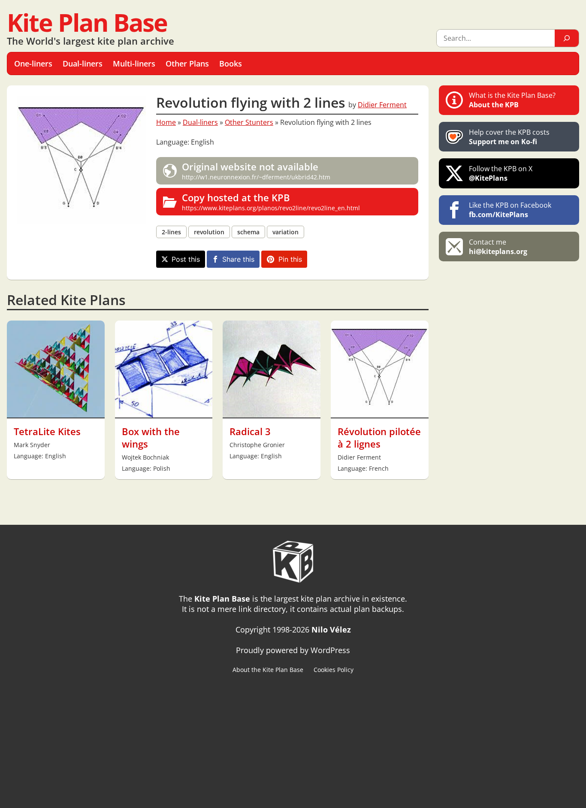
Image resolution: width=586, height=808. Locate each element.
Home (166, 122)
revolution (209, 232)
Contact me (498, 246)
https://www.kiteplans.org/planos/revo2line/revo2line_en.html (271, 201)
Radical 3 (250, 431)
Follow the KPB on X (500, 173)
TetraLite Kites (47, 431)
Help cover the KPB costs (509, 136)
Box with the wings (151, 437)
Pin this (290, 259)
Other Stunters (249, 122)
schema (248, 232)
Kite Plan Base (87, 22)
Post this (186, 259)
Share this (238, 259)
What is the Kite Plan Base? (512, 100)
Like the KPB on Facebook (510, 209)
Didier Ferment (382, 104)
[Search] (567, 38)
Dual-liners (200, 122)
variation (285, 232)
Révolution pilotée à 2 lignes (379, 437)
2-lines (171, 232)
